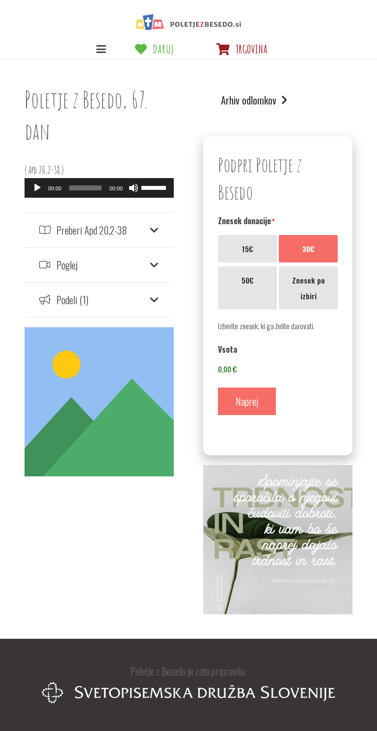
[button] (101, 49)
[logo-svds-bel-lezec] (188, 692)
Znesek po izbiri (308, 288)
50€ (248, 280)
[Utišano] (133, 188)
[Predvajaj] (37, 188)
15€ (247, 248)
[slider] (155, 187)
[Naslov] (188, 22)
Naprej (247, 401)
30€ (308, 248)
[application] (99, 188)
